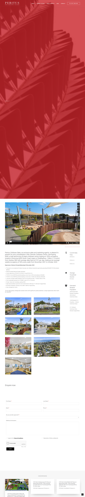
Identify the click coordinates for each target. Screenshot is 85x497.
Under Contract (50, 3)
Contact (63, 3)
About (33, 3)
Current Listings (41, 3)
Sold (58, 3)
